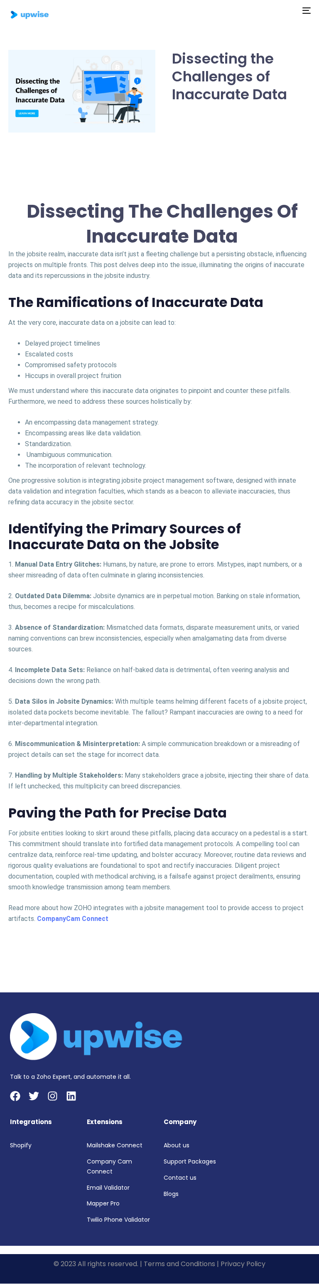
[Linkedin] (71, 1096)
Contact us (180, 1178)
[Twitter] (34, 1096)
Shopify (21, 1145)
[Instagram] (52, 1096)
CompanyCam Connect (72, 919)
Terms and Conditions (179, 1264)
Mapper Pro (103, 1203)
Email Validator (108, 1187)
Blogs (171, 1194)
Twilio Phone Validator (118, 1219)
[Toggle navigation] (260, 10)
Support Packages (190, 1161)
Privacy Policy (243, 1264)
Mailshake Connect (114, 1145)
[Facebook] (15, 1096)
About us (176, 1145)
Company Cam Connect (109, 1166)
